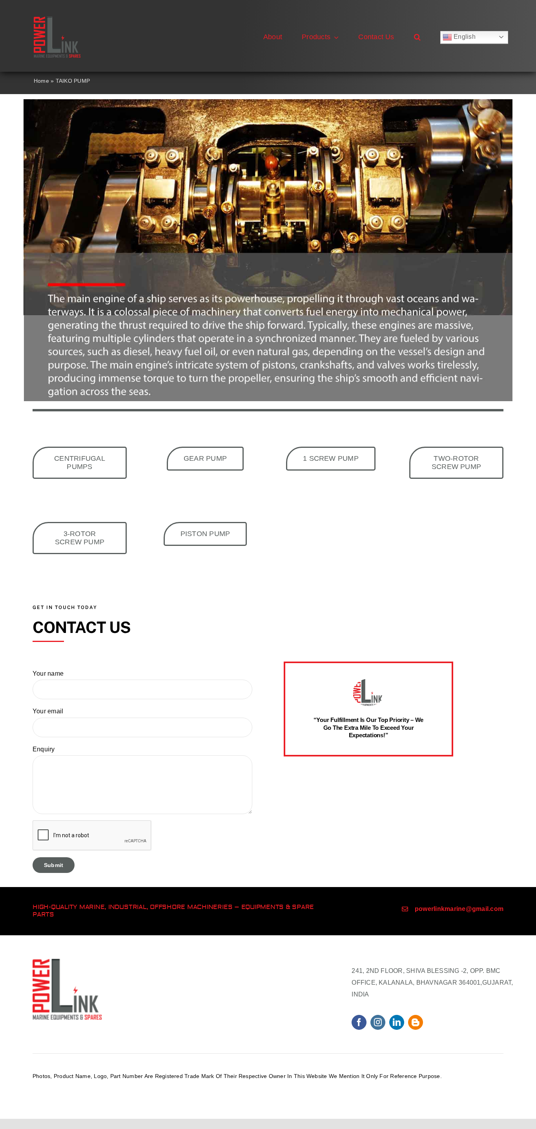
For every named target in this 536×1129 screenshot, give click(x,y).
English (464, 36)
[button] (417, 37)
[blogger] (415, 1022)
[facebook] (359, 1022)
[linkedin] (396, 1022)
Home (41, 81)
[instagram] (377, 1022)
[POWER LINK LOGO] (57, 19)
